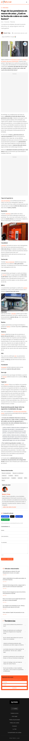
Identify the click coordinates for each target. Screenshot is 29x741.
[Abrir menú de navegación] (26, 2)
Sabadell (13, 313)
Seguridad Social (15, 59)
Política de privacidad (14, 719)
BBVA (25, 478)
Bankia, (8, 326)
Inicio (2, 21)
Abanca (3, 334)
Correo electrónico (4, 536)
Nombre (2, 530)
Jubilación (4, 475)
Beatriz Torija (7, 33)
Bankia (3, 480)
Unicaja (4, 275)
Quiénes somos (14, 713)
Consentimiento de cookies (14, 732)
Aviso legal (14, 716)
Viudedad (10, 475)
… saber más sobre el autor (9, 507)
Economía (7, 21)
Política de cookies (14, 722)
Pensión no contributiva (18, 473)
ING (15, 356)
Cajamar (6, 384)
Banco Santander (10, 262)
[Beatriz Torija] (2, 33)
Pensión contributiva (6, 473)
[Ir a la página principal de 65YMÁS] (6, 2)
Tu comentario (4, 542)
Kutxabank (3, 367)
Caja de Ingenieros (5, 200)
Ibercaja (4, 376)
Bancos (16, 475)
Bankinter (8, 213)
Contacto (14, 726)
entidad (25, 288)
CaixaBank (3, 245)
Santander (20, 478)
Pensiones (5, 7)
